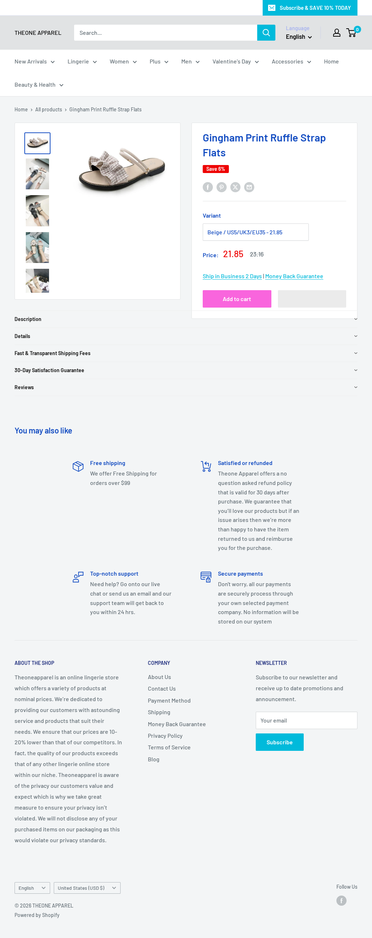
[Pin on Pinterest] (222, 186)
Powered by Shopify (37, 915)
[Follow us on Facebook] (341, 901)
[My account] (336, 33)
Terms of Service (169, 747)
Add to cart (237, 298)
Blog (153, 759)
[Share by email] (249, 186)
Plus (155, 61)
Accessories (287, 61)
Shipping (159, 711)
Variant (212, 215)
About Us (159, 676)
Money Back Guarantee (294, 275)
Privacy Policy (165, 735)
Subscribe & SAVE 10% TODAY (315, 7)
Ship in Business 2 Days (232, 275)
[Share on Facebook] (208, 186)
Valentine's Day (232, 61)
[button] (312, 299)
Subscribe (280, 742)
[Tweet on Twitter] (235, 186)
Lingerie (78, 61)
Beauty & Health (35, 84)
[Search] (266, 33)
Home (331, 61)
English (26, 888)
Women (119, 61)
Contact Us (162, 688)
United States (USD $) (81, 888)
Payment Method (169, 700)
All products (48, 109)
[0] (351, 32)
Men (186, 61)
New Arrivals (31, 61)
